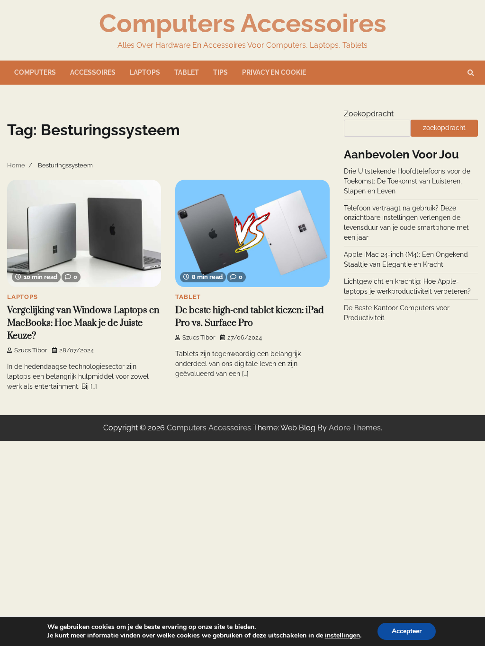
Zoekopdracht (369, 113)
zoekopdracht (444, 127)
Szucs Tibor (30, 350)
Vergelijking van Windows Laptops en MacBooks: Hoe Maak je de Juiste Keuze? (83, 323)
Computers (35, 72)
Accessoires (93, 72)
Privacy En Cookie (274, 72)
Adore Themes (355, 427)
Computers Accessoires (242, 23)
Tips (220, 72)
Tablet (186, 72)
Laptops (145, 72)
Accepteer (407, 631)
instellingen (342, 635)
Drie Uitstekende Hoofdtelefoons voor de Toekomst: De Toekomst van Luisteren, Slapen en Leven (407, 181)
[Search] (471, 73)
